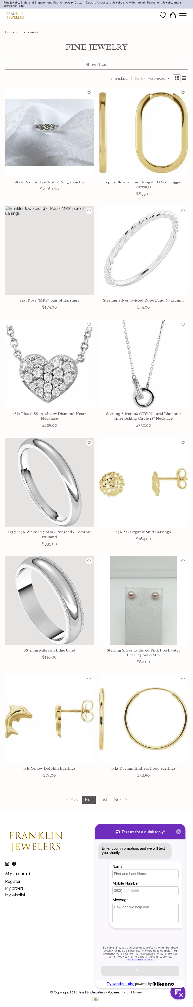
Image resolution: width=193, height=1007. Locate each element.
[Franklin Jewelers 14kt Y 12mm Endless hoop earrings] (143, 718)
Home (9, 32)
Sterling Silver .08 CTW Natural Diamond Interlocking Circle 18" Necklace (143, 416)
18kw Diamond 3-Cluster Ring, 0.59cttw (49, 182)
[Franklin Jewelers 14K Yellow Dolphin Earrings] (49, 718)
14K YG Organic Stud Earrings (143, 531)
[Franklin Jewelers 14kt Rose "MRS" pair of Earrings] (49, 250)
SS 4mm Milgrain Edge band (49, 650)
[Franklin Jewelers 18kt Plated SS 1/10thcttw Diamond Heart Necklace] (49, 364)
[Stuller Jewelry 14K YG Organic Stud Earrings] (143, 482)
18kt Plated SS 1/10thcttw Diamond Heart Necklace (49, 416)
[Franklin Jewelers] (15, 15)
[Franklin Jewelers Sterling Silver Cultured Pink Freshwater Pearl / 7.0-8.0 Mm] (143, 600)
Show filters (96, 64)
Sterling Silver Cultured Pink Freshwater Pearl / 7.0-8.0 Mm (143, 653)
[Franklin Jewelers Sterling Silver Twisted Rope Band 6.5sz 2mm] (143, 250)
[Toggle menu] (183, 15)
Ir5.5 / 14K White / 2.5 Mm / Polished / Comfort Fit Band (49, 534)
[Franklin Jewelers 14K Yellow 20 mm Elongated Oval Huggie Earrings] (143, 132)
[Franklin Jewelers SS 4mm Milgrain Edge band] (49, 600)
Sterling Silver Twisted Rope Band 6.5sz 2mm (143, 300)
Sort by (139, 78)
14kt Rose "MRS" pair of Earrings (49, 300)
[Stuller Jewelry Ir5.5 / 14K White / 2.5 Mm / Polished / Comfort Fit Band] (49, 482)
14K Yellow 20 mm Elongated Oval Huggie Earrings (143, 184)
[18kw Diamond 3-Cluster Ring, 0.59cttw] (49, 132)
